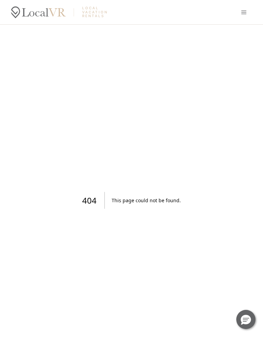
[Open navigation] (244, 12)
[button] (245, 319)
